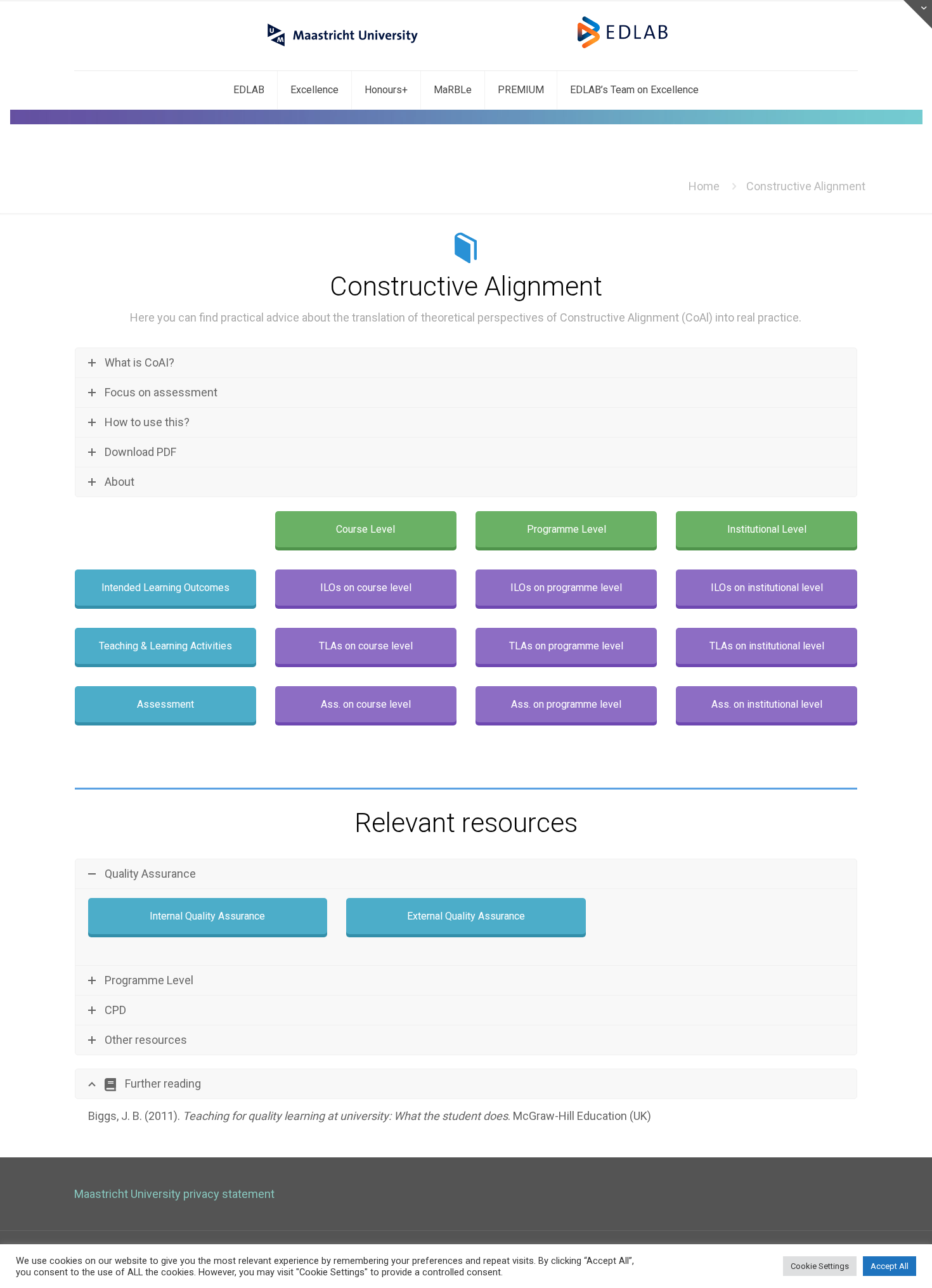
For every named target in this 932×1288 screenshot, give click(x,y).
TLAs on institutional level (766, 646)
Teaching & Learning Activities (165, 646)
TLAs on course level (366, 646)
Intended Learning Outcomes (165, 588)
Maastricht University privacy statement (174, 1193)
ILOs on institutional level (767, 588)
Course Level (365, 529)
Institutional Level (766, 529)
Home (704, 186)
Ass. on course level (366, 704)
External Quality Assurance (466, 916)
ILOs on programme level (566, 588)
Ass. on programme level (566, 704)
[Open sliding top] (917, 14)
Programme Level (566, 529)
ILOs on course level (365, 588)
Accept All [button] (890, 1266)
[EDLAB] (466, 35)
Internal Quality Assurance (207, 916)
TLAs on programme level (566, 646)
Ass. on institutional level (766, 704)
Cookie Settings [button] (820, 1266)
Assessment (165, 704)
